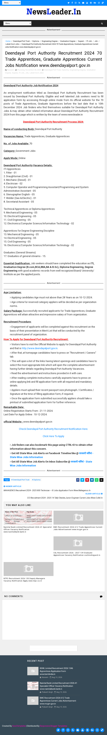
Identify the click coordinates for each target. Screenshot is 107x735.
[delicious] (102, 3)
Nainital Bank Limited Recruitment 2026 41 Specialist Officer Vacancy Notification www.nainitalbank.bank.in (28, 529)
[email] (83, 3)
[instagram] (75, 3)
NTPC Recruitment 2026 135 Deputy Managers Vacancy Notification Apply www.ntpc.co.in (24, 580)
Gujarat (81, 41)
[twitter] (68, 3)
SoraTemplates (19, 726)
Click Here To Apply (53, 436)
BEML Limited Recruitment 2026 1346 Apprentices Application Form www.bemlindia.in (56, 671)
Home (8, 41)
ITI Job (89, 41)
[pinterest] (90, 3)
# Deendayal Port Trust (20, 480)
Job (96, 41)
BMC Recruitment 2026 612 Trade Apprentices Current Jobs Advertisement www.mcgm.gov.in (78, 528)
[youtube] (87, 3)
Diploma (35, 41)
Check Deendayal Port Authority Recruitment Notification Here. (53, 428)
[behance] (95, 3)
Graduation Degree (67, 41)
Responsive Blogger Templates (53, 726)
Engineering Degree (50, 41)
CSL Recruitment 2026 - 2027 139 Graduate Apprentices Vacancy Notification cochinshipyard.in (77, 554)
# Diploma (36, 480)
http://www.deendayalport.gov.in (40, 348)
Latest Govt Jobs (12, 44)
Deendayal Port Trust (21, 41)
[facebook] (72, 3)
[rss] (79, 3)
